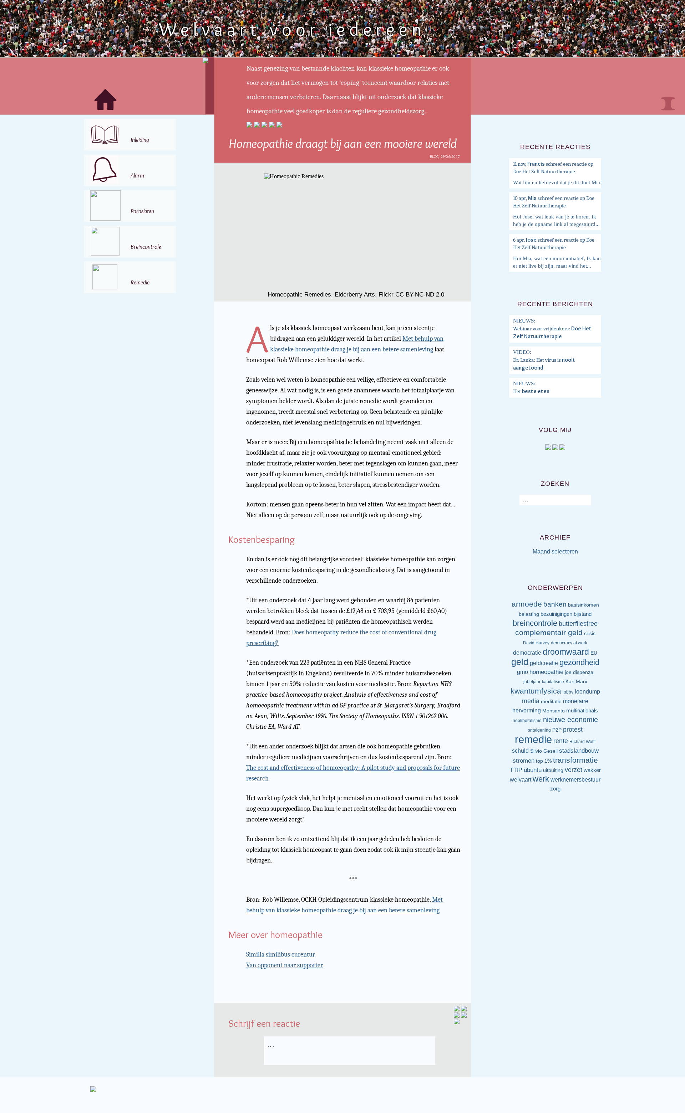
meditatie (551, 701)
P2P (557, 730)
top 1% (544, 761)
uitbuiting (553, 770)
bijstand (583, 614)
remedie (533, 739)
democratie (527, 653)
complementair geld (549, 632)
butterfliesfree (578, 623)
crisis (589, 633)
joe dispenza (579, 672)
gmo (522, 672)
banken (555, 604)
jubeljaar (532, 681)
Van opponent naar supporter (284, 965)
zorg (555, 789)
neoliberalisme (527, 720)
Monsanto (553, 710)
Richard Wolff (582, 741)
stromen (523, 760)
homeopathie (546, 672)
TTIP (516, 770)
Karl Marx (576, 681)
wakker (592, 770)
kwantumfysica (536, 691)
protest (573, 729)
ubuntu (533, 770)
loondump (587, 692)
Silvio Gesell (544, 751)
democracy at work (569, 642)
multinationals (582, 710)
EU (593, 653)
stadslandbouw (579, 750)
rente (560, 740)
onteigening (539, 730)
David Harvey (536, 642)
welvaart (520, 780)
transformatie (575, 760)
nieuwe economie (570, 719)
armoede (527, 604)
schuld (520, 751)
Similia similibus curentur (280, 954)
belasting (529, 614)
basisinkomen (583, 605)
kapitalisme (553, 681)
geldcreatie (544, 663)
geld (519, 662)
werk (541, 779)
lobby (568, 692)
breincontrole (535, 623)
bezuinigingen (556, 614)
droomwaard (566, 651)
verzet (573, 769)
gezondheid (579, 662)
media (530, 701)
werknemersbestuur (575, 780)
